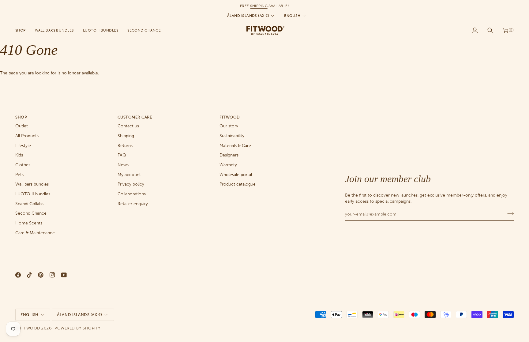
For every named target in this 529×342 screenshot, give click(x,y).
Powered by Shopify (77, 328)
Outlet (21, 126)
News (123, 164)
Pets (19, 174)
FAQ (122, 155)
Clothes (22, 164)
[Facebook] (18, 275)
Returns (125, 145)
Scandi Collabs (29, 203)
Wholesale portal (235, 174)
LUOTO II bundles (32, 194)
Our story (228, 126)
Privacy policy (131, 184)
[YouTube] (64, 275)
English (292, 15)
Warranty (228, 164)
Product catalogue (237, 184)
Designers (228, 155)
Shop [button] (21, 117)
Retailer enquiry (133, 203)
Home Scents (28, 223)
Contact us (128, 126)
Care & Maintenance (35, 232)
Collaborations (132, 194)
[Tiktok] (29, 275)
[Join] (509, 213)
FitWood (30, 328)
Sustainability (231, 135)
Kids (19, 155)
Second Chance (31, 213)
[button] (22, 30)
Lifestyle (23, 145)
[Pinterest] (40, 275)
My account (129, 174)
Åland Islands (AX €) (248, 15)
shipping (259, 6)
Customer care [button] (135, 117)
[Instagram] (52, 275)
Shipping (126, 135)
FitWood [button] (229, 117)
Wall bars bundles (32, 184)
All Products (27, 135)
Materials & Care (235, 145)
